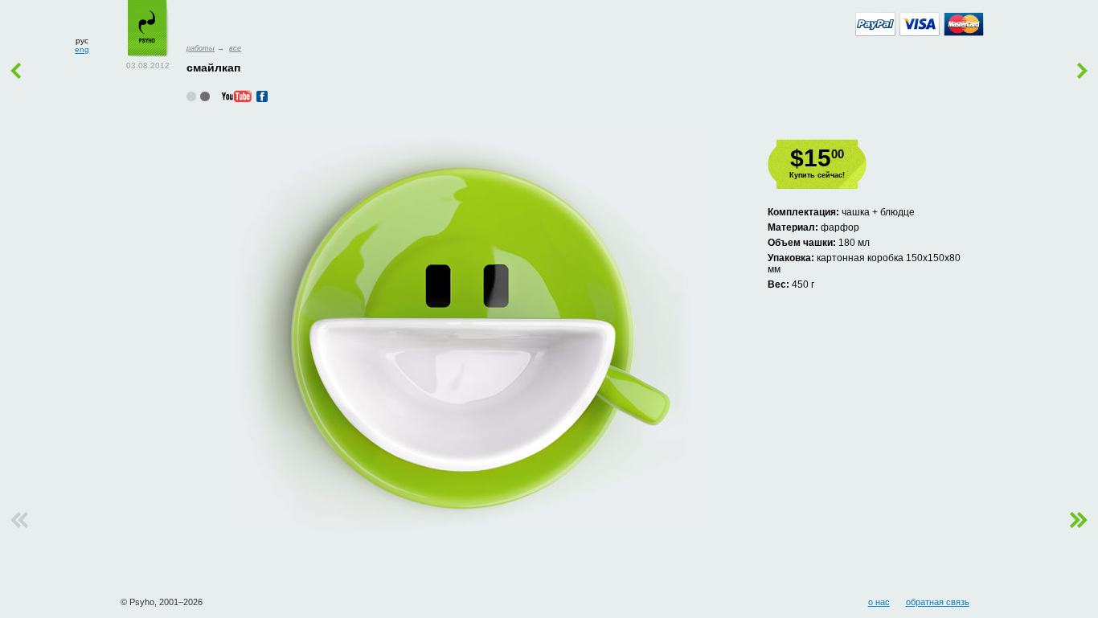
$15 (817, 158)
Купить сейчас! (817, 175)
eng (82, 49)
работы (200, 48)
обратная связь (937, 602)
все (235, 48)
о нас (879, 602)
